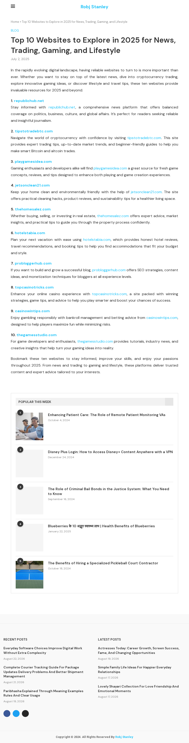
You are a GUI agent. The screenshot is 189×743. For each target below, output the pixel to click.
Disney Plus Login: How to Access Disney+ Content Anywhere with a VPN (110, 452)
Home (15, 22)
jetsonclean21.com (32, 185)
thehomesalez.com (33, 209)
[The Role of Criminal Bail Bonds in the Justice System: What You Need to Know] (29, 500)
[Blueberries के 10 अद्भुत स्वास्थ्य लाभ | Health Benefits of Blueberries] (29, 537)
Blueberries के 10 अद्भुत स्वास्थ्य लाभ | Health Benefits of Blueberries (101, 526)
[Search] (176, 7)
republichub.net (29, 100)
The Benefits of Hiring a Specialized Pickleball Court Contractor (103, 563)
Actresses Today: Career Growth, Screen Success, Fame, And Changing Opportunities (138, 650)
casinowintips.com (32, 311)
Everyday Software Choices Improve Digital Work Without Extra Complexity (42, 650)
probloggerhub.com (33, 263)
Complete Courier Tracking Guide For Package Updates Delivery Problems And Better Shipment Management (43, 671)
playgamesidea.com (33, 161)
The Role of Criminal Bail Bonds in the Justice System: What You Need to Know (108, 491)
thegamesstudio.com (37, 334)
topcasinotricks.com (34, 287)
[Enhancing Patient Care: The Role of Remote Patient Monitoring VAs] (29, 426)
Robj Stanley (124, 737)
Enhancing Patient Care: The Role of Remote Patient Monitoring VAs (106, 415)
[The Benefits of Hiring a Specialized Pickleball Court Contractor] (29, 575)
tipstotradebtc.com (34, 131)
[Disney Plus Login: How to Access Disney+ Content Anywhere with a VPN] (29, 463)
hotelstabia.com (30, 232)
